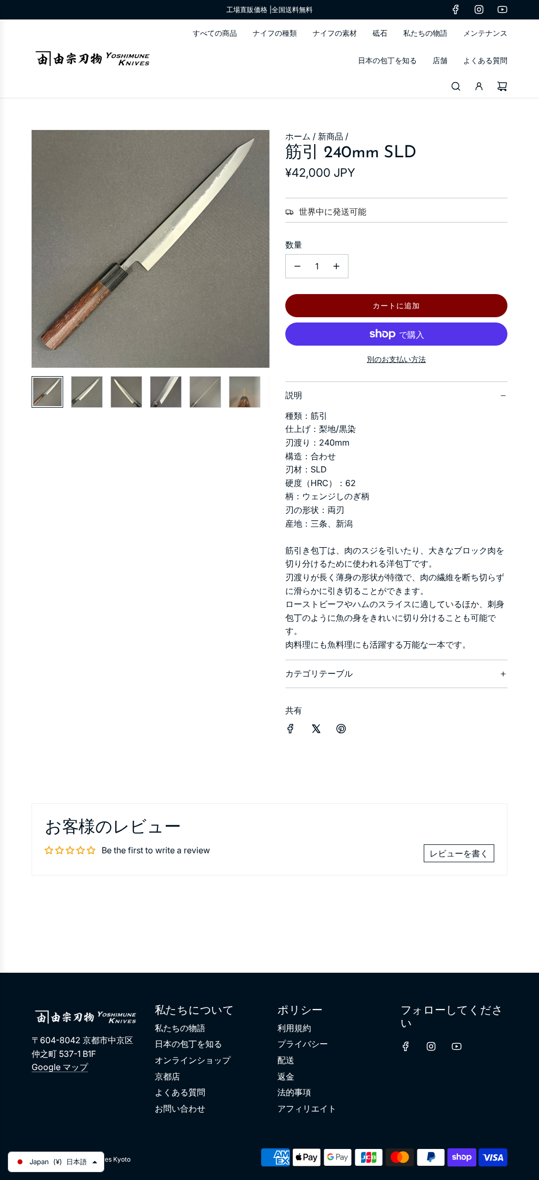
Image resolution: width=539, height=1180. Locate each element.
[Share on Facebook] (290, 730)
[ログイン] (479, 86)
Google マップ (60, 1067)
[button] (45, 248)
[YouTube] (502, 9)
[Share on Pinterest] (341, 730)
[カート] (502, 86)
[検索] (455, 86)
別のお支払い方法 (396, 359)
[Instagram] (479, 9)
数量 (293, 244)
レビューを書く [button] (459, 853)
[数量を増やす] (336, 266)
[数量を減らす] (297, 266)
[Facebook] (455, 9)
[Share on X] (315, 730)
